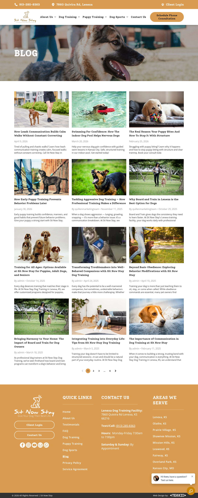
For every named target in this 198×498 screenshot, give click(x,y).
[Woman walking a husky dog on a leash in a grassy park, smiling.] (41, 317)
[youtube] (34, 445)
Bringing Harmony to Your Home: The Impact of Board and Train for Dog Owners (39, 342)
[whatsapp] (46, 445)
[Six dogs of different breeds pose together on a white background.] (41, 245)
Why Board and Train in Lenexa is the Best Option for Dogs (153, 201)
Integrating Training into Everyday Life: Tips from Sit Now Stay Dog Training (98, 340)
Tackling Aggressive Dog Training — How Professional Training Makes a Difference (99, 201)
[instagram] (28, 445)
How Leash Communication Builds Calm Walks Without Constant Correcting (40, 133)
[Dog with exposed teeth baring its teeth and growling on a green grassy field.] (99, 177)
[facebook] (22, 445)
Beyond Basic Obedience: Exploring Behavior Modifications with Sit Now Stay (153, 271)
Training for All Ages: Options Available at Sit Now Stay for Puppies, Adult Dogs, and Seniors (40, 271)
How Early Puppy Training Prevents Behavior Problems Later (37, 201)
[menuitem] (48, 17)
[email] (40, 445)
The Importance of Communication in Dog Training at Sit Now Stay (154, 340)
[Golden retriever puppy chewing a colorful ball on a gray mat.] (156, 109)
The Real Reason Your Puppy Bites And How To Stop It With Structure (154, 133)
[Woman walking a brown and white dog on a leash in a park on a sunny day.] (156, 177)
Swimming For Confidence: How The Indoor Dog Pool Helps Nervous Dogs (96, 133)
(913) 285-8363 (125, 426)
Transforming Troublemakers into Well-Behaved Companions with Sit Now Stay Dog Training (98, 271)
